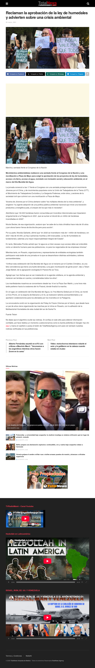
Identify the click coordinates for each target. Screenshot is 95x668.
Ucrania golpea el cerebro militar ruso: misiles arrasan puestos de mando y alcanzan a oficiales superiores (50, 455)
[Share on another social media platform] (87, 74)
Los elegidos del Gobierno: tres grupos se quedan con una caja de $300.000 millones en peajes (41, 425)
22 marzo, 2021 (11, 22)
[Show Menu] (7, 3)
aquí (7, 325)
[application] (47, 561)
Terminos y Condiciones (14, 656)
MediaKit (29, 656)
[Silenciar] (82, 582)
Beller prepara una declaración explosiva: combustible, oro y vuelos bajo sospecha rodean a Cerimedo (49, 446)
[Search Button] (88, 3)
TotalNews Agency (58, 661)
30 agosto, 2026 (14, 428)
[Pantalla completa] (86, 582)
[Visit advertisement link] (47, 477)
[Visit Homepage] (47, 3)
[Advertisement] (47, 100)
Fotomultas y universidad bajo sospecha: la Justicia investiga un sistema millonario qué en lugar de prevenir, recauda (52, 436)
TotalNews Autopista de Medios (21, 661)
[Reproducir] (9, 582)
